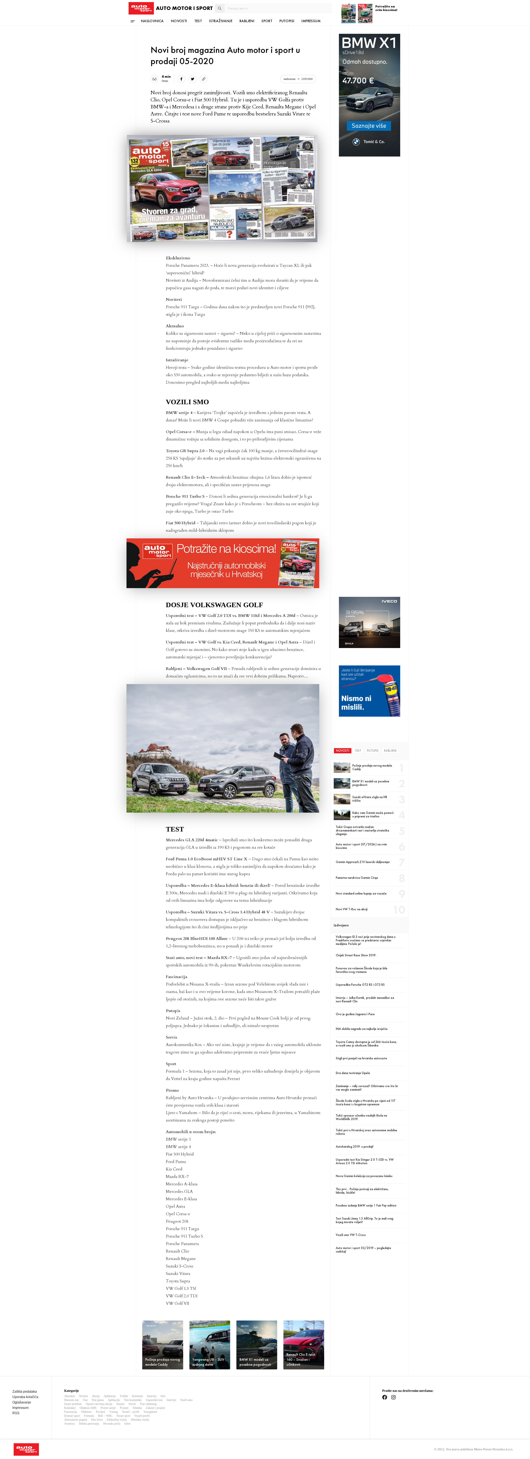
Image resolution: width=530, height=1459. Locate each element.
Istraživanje (220, 20)
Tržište (124, 1396)
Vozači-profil (142, 1415)
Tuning (113, 1411)
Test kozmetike (133, 1400)
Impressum (310, 20)
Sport (266, 20)
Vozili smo (186, 1400)
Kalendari (70, 1407)
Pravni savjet (108, 1407)
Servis (132, 1404)
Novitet (83, 1396)
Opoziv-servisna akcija (99, 1404)
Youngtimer (150, 1411)
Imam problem (73, 1404)
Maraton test (71, 1400)
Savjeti (120, 1404)
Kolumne (137, 1396)
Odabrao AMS (88, 1407)
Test (198, 20)
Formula (89, 1415)
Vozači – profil (130, 1411)
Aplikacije (110, 1396)
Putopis (372, 751)
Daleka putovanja (89, 1423)
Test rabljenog (148, 1404)
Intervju (151, 1396)
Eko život (97, 1419)
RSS (15, 1413)
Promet (124, 1407)
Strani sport (123, 1415)
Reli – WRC (105, 1415)
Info (162, 1396)
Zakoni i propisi (155, 1407)
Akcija (96, 1396)
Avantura (69, 1423)
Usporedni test (154, 1400)
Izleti (127, 1423)
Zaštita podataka (24, 1391)
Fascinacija (70, 1411)
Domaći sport (72, 1415)
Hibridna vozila (140, 1419)
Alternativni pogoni (75, 1419)
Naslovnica (152, 20)
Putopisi (286, 20)
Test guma (98, 1400)
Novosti (179, 20)
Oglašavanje (21, 1402)
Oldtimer (86, 1411)
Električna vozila (117, 1419)
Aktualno (69, 1396)
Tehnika (137, 1407)
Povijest (100, 1411)
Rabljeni (247, 20)
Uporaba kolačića (25, 1397)
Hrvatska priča (111, 1423)
